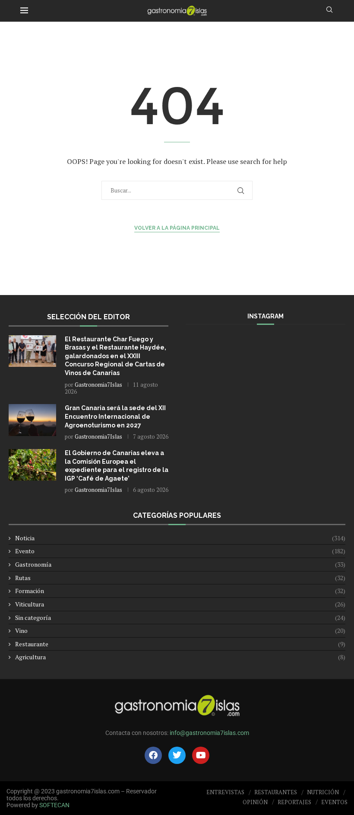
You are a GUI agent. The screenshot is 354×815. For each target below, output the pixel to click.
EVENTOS (334, 802)
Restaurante (180, 644)
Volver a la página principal (177, 228)
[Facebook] (153, 755)
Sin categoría (180, 617)
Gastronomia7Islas (98, 384)
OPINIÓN (255, 802)
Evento (180, 551)
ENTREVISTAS (225, 792)
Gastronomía (180, 564)
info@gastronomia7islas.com (209, 732)
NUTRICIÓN (323, 792)
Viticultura (180, 604)
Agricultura (180, 657)
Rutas (180, 578)
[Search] (329, 10)
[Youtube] (200, 755)
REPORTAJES (294, 802)
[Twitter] (177, 755)
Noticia (180, 538)
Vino (180, 630)
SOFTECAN (54, 805)
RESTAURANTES (275, 792)
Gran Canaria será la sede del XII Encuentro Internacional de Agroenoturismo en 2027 (115, 416)
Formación (180, 591)
